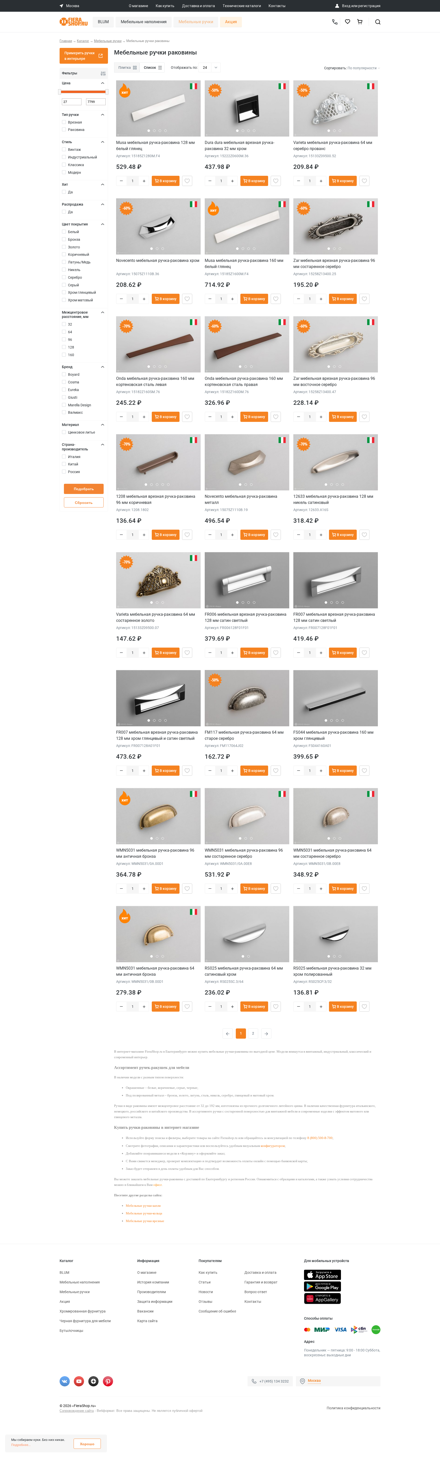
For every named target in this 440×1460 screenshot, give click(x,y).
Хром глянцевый (82, 292)
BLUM (103, 21)
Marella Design (79, 405)
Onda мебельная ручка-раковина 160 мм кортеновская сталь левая (155, 381)
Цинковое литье (81, 432)
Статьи (205, 1282)
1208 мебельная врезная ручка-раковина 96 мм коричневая (155, 499)
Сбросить (84, 503)
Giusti (72, 397)
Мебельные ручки (195, 21)
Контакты (277, 6)
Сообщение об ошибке (217, 1311)
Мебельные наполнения (144, 21)
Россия (74, 472)
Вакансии (145, 1311)
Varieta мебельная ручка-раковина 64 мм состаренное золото (155, 617)
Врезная (75, 122)
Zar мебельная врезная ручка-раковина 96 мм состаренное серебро (334, 263)
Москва (314, 1380)
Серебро (75, 277)
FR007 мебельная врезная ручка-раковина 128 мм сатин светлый (334, 617)
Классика (76, 165)
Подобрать (84, 489)
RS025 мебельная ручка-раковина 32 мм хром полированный (332, 971)
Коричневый (78, 254)
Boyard (73, 374)
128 (71, 347)
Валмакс (75, 412)
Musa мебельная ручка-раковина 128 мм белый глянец (155, 145)
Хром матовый (80, 300)
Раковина (76, 130)
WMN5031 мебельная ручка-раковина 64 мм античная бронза (155, 971)
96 (70, 340)
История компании (153, 1282)
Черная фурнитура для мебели (85, 1321)
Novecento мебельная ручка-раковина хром (157, 260)
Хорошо (87, 1444)
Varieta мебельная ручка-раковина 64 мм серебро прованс (332, 145)
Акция (231, 21)
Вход (346, 6)
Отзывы (205, 1302)
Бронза (74, 239)
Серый (73, 285)
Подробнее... (21, 1445)
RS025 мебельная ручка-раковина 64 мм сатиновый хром (244, 971)
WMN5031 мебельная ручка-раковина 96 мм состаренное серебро (244, 853)
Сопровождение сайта (77, 1411)
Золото (74, 247)
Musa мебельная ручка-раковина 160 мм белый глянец (244, 263)
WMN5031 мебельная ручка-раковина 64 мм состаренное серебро (332, 853)
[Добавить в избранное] (187, 181)
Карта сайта (147, 1321)
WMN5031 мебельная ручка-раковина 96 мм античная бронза (155, 853)
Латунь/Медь (79, 262)
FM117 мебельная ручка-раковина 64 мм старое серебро (244, 735)
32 (70, 324)
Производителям (151, 1292)
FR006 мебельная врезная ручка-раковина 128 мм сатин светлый (245, 617)
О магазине (138, 6)
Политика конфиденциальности (353, 1408)
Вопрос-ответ (255, 1292)
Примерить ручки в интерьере (79, 56)
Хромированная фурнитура (83, 1311)
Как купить (165, 6)
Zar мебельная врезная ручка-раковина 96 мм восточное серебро (334, 381)
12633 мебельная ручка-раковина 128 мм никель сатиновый (333, 499)
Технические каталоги (242, 6)
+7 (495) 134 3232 (274, 1381)
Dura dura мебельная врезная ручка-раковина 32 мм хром (239, 145)
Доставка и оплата (198, 6)
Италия (74, 457)
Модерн (74, 172)
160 (71, 355)
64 (70, 332)
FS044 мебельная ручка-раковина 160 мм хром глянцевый (333, 735)
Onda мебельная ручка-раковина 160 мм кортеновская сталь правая (244, 381)
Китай (73, 464)
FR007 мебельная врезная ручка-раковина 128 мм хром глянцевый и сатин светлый (157, 735)
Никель (74, 270)
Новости (206, 1292)
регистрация (369, 6)
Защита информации (154, 1302)
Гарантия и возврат (261, 1282)
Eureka (73, 390)
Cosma (73, 382)
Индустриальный (82, 157)
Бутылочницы (71, 1331)
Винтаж (74, 150)
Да (70, 192)
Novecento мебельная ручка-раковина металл (241, 499)
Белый (73, 232)
